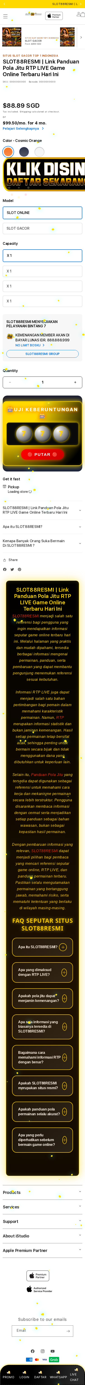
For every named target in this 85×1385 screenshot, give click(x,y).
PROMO (8, 1377)
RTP (60, 717)
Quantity (10, 371)
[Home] (33, 14)
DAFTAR (40, 1377)
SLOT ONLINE (18, 213)
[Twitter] (13, 570)
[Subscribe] (68, 1331)
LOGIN (24, 1377)
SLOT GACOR (18, 228)
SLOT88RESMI (25, 616)
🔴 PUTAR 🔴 (42, 454)
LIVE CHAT (74, 1377)
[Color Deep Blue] (24, 152)
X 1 (9, 255)
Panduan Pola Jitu (47, 775)
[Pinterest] (20, 570)
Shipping (25, 111)
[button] (5, 16)
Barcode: (33, 81)
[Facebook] (6, 570)
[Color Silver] (39, 152)
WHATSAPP (58, 1377)
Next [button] (80, 4)
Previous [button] (4, 4)
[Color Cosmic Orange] (8, 151)
